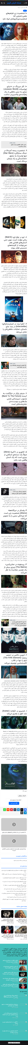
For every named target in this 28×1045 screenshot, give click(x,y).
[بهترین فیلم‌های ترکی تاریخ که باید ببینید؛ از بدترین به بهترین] (21, 930)
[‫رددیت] (8, 809)
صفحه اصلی (23, 7)
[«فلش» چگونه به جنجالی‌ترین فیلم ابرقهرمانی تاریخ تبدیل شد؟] (23, 962)
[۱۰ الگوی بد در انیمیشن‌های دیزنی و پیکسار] (23, 1025)
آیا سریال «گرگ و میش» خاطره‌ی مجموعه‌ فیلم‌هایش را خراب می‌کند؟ (7, 921)
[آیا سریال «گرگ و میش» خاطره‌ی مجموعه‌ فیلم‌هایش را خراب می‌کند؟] (7, 914)
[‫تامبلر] (14, 809)
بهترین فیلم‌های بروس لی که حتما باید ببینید (16, 891)
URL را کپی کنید (14, 803)
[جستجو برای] (2, 3)
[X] (21, 809)
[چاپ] (21, 812)
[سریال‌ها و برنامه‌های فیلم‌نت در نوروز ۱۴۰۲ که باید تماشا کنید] (23, 1008)
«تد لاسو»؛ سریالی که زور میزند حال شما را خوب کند (15, 889)
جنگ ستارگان (21, 796)
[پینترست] (11, 809)
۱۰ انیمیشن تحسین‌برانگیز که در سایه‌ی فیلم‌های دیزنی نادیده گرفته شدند (10, 1015)
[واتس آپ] (4, 809)
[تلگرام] (25, 812)
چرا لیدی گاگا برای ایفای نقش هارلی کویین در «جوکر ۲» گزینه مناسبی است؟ (7, 936)
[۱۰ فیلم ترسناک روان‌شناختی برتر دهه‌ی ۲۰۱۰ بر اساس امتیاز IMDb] (23, 999)
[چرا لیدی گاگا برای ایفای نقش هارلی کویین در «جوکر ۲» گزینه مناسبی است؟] (7, 930)
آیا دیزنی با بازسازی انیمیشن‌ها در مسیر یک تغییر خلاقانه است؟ (21, 921)
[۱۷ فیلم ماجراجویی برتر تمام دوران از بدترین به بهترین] (23, 1034)
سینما (19, 7)
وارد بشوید (16, 860)
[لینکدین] (18, 809)
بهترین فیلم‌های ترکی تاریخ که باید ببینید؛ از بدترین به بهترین (21, 936)
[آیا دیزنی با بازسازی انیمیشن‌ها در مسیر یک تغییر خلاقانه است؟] (21, 914)
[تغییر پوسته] (4, 3)
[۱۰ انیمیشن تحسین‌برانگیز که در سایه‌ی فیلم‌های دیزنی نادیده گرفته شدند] (23, 1016)
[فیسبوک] (25, 809)
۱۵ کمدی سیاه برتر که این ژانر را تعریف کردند (16, 897)
